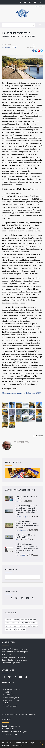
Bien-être (17, 626)
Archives (8, 692)
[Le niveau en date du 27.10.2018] (5, 425)
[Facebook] (20, 2)
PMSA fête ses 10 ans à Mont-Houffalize (25, 536)
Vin (24, 629)
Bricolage (26, 626)
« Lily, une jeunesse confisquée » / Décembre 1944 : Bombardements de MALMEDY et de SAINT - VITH (26, 548)
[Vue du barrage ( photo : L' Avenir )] (5, 405)
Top (41, 744)
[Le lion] (39, 405)
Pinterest (39, 50)
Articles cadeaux (30, 623)
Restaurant (10, 629)
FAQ (6, 703)
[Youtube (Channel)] (35, 2)
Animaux (23, 620)
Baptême (9, 626)
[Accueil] (22, 17)
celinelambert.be (17, 745)
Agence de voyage (12, 620)
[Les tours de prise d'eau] (32, 405)
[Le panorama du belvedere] (25, 418)
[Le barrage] (19, 405)
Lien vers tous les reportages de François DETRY (21, 393)
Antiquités (32, 620)
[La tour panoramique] (12, 405)
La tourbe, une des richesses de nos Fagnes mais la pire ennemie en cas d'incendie (27, 524)
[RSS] (40, 2)
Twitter (41, 50)
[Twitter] (25, 2)
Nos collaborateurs (12, 689)
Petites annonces (12, 700)
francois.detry (9, 47)
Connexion (39, 6)
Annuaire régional (12, 698)
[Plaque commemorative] (12, 412)
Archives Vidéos (11, 695)
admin (18, 501)
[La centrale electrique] (25, 412)
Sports (19, 629)
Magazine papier (22, 473)
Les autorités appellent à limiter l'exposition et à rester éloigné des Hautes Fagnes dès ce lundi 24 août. (26, 510)
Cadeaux (34, 626)
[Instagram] (30, 2)
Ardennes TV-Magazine (14, 623)
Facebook (33, 50)
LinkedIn (36, 50)
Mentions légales (11, 706)
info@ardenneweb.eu (11, 726)
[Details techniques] (25, 405)
